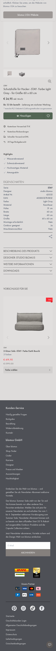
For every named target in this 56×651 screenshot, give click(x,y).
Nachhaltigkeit (12, 478)
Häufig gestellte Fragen (16, 414)
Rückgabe (10, 419)
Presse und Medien (14, 469)
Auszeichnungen (13, 473)
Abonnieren (28, 552)
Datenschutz (11, 634)
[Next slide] (48, 43)
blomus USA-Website (28, 14)
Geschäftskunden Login (16, 620)
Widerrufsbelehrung (14, 428)
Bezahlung (10, 423)
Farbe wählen (11, 369)
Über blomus (11, 446)
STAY (5, 85)
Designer (10, 464)
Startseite (10, 616)
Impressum (10, 629)
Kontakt (9, 432)
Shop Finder (11, 451)
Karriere (9, 460)
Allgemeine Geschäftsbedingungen (21, 625)
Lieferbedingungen (14, 638)
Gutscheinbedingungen (16, 643)
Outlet (8, 455)
